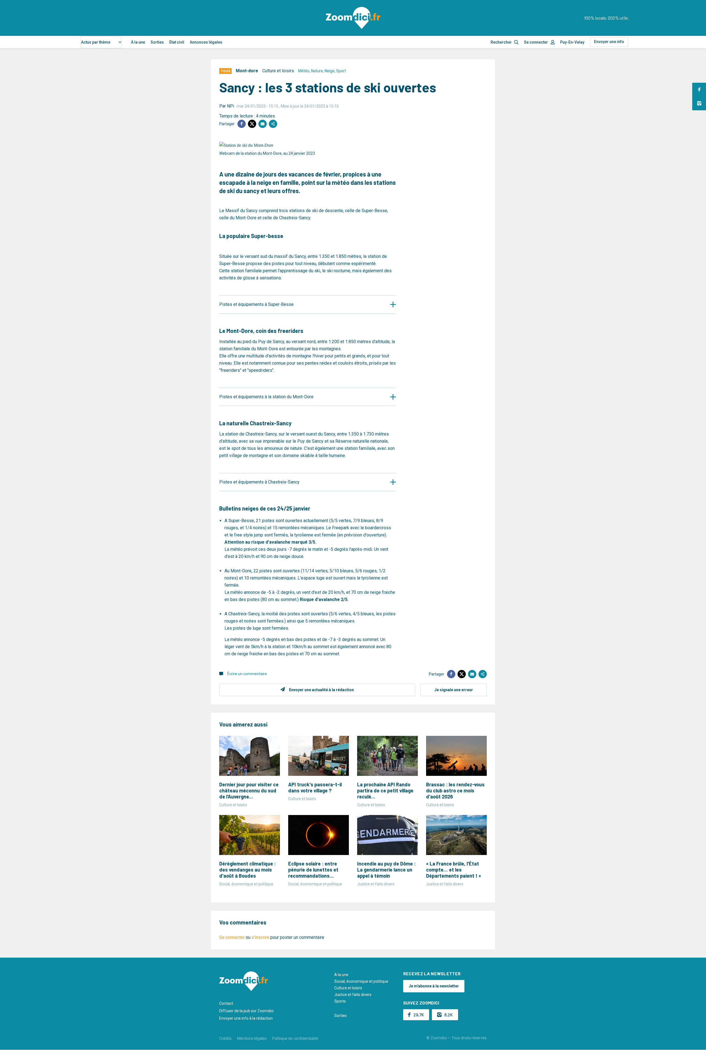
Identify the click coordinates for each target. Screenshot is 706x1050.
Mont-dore (247, 70)
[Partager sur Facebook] (241, 124)
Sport (341, 71)
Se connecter (536, 42)
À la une (138, 42)
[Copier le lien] (273, 124)
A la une (341, 974)
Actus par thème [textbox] (95, 42)
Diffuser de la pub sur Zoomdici (246, 1011)
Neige (330, 71)
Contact (226, 1003)
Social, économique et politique (361, 981)
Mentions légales (252, 1038)
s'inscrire (260, 937)
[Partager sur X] (252, 124)
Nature (317, 71)
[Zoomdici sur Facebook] (699, 90)
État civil (176, 42)
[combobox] (101, 42)
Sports (340, 1001)
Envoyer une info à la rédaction (246, 1018)
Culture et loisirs (278, 70)
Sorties (157, 42)
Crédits (225, 1038)
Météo (303, 71)
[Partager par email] (262, 124)
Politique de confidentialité (295, 1038)
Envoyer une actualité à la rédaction (321, 690)
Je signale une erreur (453, 690)
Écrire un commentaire (247, 674)
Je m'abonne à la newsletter (434, 986)
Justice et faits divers (352, 994)
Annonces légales (206, 42)
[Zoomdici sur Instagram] (699, 103)
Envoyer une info (609, 41)
